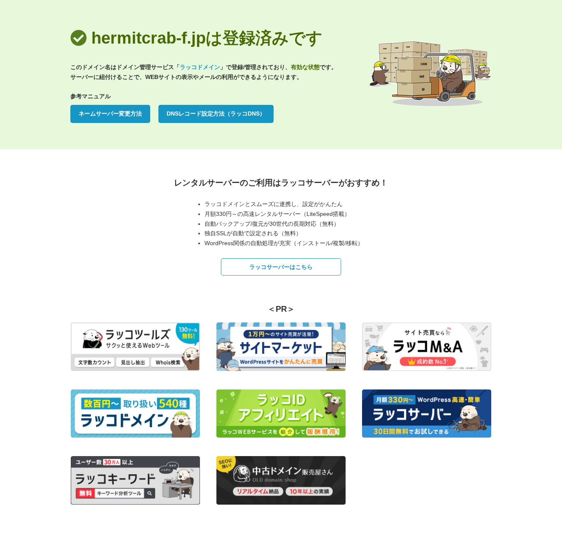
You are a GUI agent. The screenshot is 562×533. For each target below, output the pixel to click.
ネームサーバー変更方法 (110, 113)
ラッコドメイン (200, 67)
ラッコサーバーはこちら (281, 267)
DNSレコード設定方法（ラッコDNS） (216, 113)
